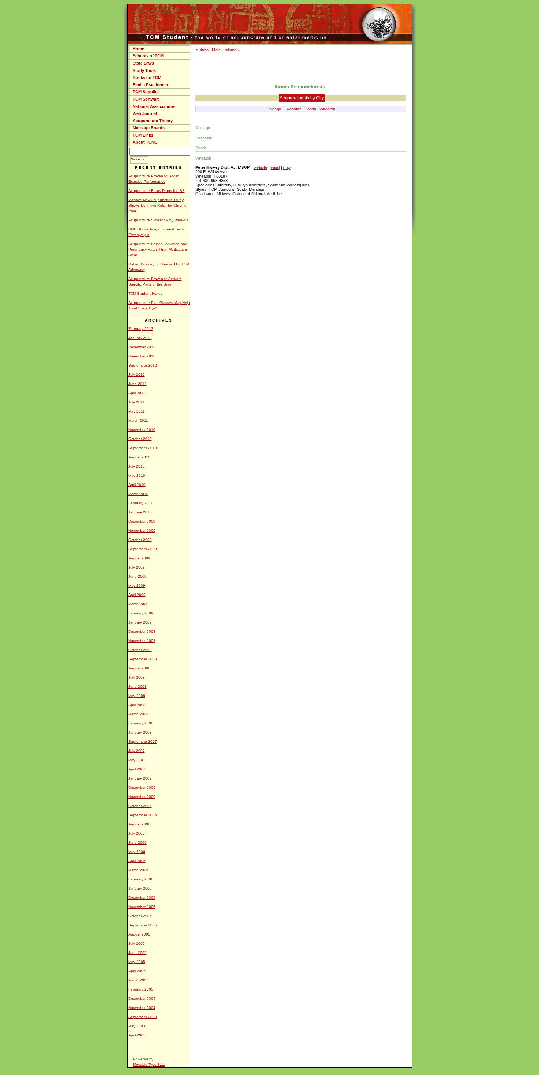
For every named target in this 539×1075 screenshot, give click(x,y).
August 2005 (139, 934)
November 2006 (141, 797)
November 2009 (141, 531)
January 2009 (140, 622)
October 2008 (140, 650)
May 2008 (136, 696)
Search (137, 159)
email (275, 167)
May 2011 (136, 411)
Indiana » (232, 50)
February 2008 (140, 723)
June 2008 (137, 686)
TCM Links (143, 135)
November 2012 (141, 356)
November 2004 (141, 1008)
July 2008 (136, 677)
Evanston (293, 109)
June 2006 (137, 842)
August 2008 (139, 668)
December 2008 (141, 631)
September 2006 (142, 815)
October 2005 (140, 916)
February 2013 (140, 329)
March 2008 (138, 714)
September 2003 (142, 1017)
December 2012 (141, 347)
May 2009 (136, 586)
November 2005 (141, 907)
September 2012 (142, 365)
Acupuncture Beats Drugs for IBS (156, 191)
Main (216, 50)
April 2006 (137, 861)
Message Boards (149, 128)
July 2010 (136, 466)
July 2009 (136, 567)
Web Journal (145, 113)
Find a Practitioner (150, 85)
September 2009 (142, 549)
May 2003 (136, 1026)
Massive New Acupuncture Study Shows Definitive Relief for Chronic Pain (157, 205)
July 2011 (136, 402)
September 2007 (142, 742)
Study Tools (144, 70)
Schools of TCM (148, 56)
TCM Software (146, 99)
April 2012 (137, 393)
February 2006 (140, 879)
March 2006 (138, 870)
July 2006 (136, 833)
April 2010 (137, 485)
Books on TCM (147, 77)
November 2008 (141, 641)
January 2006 (140, 888)
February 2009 (140, 613)
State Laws (143, 63)
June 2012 (137, 384)
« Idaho (202, 50)
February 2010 (140, 503)
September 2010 (142, 448)
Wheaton (327, 109)
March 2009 (138, 604)
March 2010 (138, 494)
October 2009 (140, 540)
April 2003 (137, 1035)
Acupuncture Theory (153, 121)
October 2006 (140, 806)
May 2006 (136, 852)
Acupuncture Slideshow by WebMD (158, 220)
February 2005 (140, 989)
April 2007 (137, 769)
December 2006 (141, 787)
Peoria (310, 109)
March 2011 (138, 420)
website (260, 167)
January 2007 (140, 778)
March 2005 (138, 980)
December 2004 (141, 998)
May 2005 (136, 962)
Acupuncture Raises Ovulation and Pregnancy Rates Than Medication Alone (157, 249)
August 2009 (139, 558)
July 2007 (136, 751)
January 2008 (140, 732)
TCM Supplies (146, 92)
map (287, 167)
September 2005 (142, 925)
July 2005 (136, 943)
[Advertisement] (300, 68)
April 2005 (137, 971)
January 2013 (140, 338)
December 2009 (141, 521)
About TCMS (145, 142)
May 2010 (136, 475)
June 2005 (137, 953)
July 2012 (136, 375)
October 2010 (140, 439)
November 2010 (141, 430)
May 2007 (136, 760)
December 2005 (141, 898)
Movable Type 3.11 (149, 1065)
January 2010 (140, 512)
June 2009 (137, 576)
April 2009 (137, 595)
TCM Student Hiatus (145, 293)
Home (138, 49)
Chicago (274, 109)
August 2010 (139, 457)
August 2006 (139, 824)
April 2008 (137, 705)
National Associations (154, 106)
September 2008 (142, 659)
